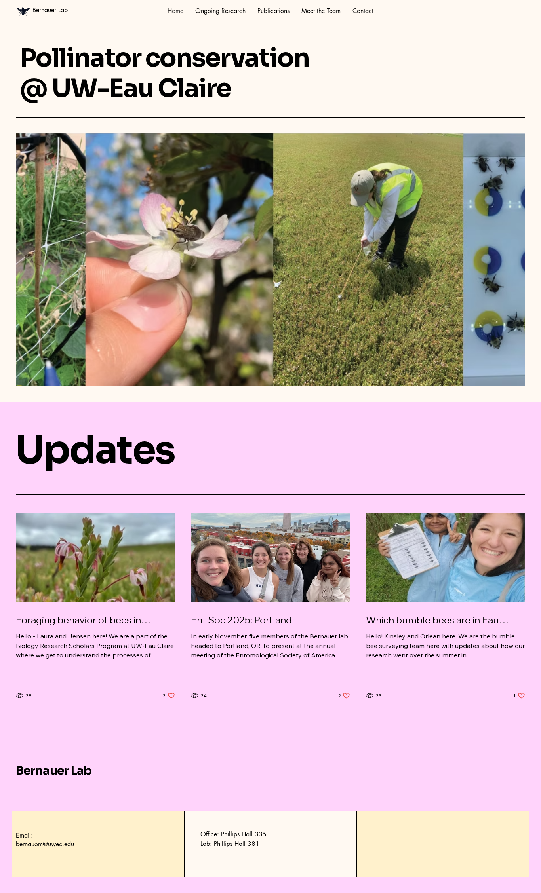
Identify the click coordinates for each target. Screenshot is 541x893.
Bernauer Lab (53, 770)
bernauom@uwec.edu (45, 844)
